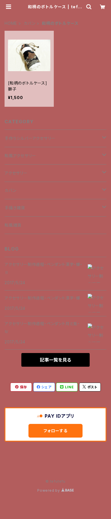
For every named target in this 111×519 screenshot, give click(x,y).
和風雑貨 (13, 225)
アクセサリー (16, 173)
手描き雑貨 (15, 207)
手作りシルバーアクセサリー (30, 138)
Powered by (49, 490)
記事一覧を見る (55, 360)
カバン (29, 23)
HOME (11, 23)
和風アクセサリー (20, 155)
